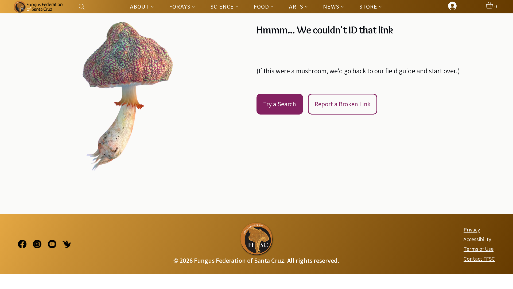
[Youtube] (52, 244)
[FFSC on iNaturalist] (67, 244)
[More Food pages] (272, 6)
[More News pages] (342, 6)
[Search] (82, 6)
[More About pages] (152, 6)
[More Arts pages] (306, 6)
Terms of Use (478, 248)
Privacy (472, 229)
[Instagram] (37, 244)
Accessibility (477, 239)
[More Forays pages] (193, 6)
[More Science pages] (237, 6)
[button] (493, 5)
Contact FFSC (479, 258)
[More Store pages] (380, 6)
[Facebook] (22, 244)
